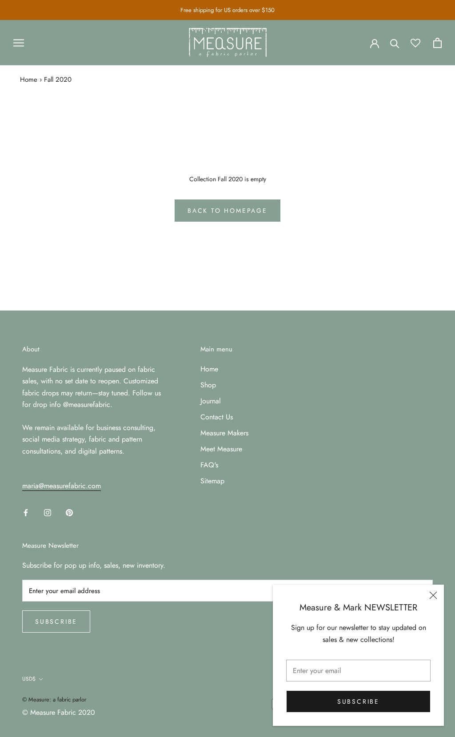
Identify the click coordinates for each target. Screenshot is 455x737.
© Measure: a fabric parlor (54, 699)
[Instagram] (47, 512)
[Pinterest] (69, 512)
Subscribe (358, 701)
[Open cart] (437, 43)
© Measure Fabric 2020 (58, 712)
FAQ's (209, 465)
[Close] (433, 595)
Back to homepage (227, 210)
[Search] (394, 43)
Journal (210, 401)
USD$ (29, 679)
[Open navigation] (18, 43)
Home (28, 79)
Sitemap (212, 481)
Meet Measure (221, 449)
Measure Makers (224, 433)
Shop (208, 385)
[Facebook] (25, 512)
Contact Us (216, 417)
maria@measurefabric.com (61, 486)
